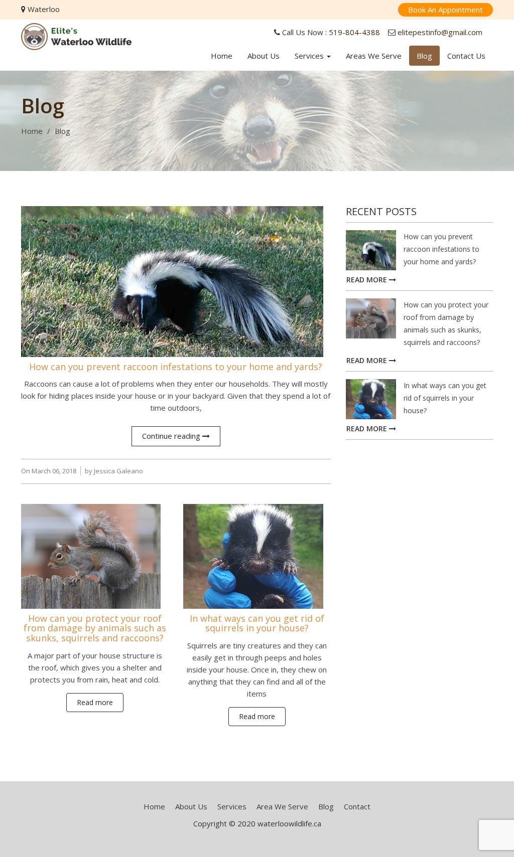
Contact (357, 806)
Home (221, 56)
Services (310, 56)
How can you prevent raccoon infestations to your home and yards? (175, 367)
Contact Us (466, 56)
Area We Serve (282, 806)
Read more (95, 702)
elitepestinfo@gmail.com (440, 32)
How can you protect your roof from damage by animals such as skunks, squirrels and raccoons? (95, 628)
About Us (263, 56)
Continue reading (172, 436)
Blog (424, 56)
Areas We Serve (374, 56)
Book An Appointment (445, 10)
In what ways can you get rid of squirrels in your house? (257, 623)
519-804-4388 (354, 32)
